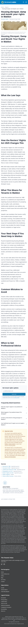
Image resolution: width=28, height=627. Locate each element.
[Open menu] (26, 2)
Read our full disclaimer (10, 456)
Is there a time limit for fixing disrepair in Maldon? (11, 418)
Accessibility (4, 609)
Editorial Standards (5, 605)
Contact (3, 581)
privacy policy (16, 397)
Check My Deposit (5, 591)
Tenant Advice (4, 589)
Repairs (7, 7)
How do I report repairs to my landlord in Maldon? (11, 407)
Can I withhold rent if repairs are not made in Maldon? (12, 424)
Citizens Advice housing (7, 476)
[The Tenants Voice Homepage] (8, 2)
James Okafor (5, 19)
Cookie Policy (4, 601)
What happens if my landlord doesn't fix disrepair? (11, 413)
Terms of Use (4, 603)
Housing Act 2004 (6, 468)
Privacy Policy (4, 599)
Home (2, 7)
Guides (2, 587)
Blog (2, 577)
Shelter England (6, 474)
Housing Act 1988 (6, 466)
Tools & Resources (5, 574)
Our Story (3, 579)
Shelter (6, 444)
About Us (3, 611)
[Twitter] (1, 564)
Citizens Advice (11, 444)
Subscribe (14, 394)
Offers (2, 575)
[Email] (4, 564)
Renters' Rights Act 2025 (8, 472)
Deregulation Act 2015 (7, 471)
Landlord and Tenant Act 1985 (9, 469)
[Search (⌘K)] (23, 2)
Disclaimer (3, 597)
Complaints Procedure (6, 607)
